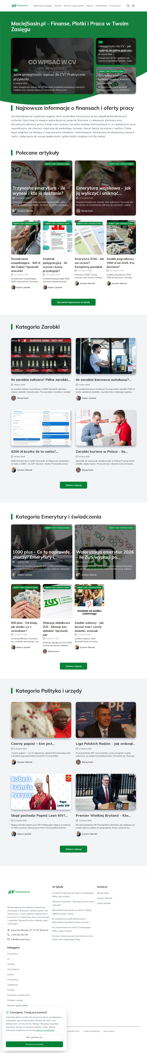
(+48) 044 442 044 (19, 934)
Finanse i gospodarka (74, 5)
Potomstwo (12, 953)
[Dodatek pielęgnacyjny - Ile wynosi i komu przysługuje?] (57, 237)
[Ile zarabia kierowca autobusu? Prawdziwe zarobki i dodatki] (106, 356)
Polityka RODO (73, 1031)
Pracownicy (115, 5)
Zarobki (57, 5)
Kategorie (13, 947)
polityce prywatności (45, 1030)
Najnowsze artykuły (42, 5)
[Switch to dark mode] (133, 5)
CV (8, 959)
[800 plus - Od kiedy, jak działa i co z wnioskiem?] (26, 601)
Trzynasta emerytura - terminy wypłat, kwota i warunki (114, 79)
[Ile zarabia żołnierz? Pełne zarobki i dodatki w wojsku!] (41, 356)
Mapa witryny (109, 1031)
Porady (10, 990)
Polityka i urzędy (15, 1000)
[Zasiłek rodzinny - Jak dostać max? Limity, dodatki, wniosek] (89, 601)
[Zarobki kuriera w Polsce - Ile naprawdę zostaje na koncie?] (106, 428)
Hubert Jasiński (89, 398)
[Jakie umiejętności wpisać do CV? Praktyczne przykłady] (52, 66)
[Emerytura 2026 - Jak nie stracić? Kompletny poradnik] (89, 237)
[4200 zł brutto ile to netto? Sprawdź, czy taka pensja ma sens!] (41, 428)
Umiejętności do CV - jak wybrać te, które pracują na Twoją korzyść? (114, 50)
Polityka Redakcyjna (91, 1031)
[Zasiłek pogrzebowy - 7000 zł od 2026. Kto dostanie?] (121, 237)
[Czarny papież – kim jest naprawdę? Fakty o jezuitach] (41, 720)
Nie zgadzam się (34, 1037)
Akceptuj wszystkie (34, 1044)
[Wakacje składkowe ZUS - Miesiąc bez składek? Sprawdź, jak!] (57, 601)
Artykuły (57, 886)
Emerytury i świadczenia (18, 995)
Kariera (89, 5)
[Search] (128, 5)
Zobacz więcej (73, 485)
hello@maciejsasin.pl (20, 939)
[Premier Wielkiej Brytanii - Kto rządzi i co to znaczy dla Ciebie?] (106, 792)
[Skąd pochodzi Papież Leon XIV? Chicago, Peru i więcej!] (41, 792)
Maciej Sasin (87, 211)
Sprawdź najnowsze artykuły (73, 302)
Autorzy (102, 886)
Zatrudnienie (101, 5)
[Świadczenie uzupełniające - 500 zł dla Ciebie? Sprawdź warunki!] (26, 237)
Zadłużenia (12, 984)
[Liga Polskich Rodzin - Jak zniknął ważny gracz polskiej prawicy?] (106, 720)
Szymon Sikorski (25, 211)
